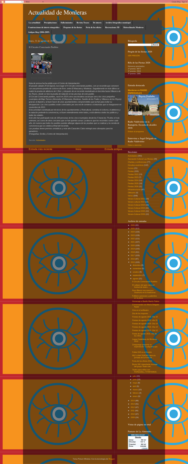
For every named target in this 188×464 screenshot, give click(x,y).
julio (134, 376)
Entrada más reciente (40, 149)
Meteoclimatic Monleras (133, 27)
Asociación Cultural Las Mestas (140, 159)
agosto (136, 279)
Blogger (112, 459)
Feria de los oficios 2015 (142, 361)
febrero (136, 393)
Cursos (131, 168)
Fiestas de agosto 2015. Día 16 (145, 317)
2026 (133, 225)
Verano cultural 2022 (136, 202)
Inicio (78, 149)
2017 (133, 255)
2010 (133, 414)
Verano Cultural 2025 (136, 211)
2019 (133, 249)
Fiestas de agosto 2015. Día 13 (145, 327)
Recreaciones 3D (112, 27)
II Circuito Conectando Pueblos (144, 282)
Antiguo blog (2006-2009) (38, 32)
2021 (133, 242)
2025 (133, 229)
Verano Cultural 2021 (136, 199)
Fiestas (131, 171)
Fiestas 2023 (133, 177)
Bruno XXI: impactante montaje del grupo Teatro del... (144, 365)
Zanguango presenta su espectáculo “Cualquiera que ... (144, 347)
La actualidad (34, 22)
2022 (133, 239)
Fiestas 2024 (133, 180)
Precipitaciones (50, 22)
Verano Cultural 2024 (136, 208)
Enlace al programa (136, 131)
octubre (136, 272)
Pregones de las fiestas (72, 27)
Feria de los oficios (93, 27)
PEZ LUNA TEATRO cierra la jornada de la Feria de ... (144, 357)
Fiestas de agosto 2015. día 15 (144, 320)
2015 (133, 262)
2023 (133, 235)
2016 (133, 259)
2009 (133, 417)
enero (135, 396)
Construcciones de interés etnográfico (43, 27)
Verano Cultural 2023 (136, 205)
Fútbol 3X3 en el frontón (142, 352)
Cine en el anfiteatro (140, 310)
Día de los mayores (140, 313)
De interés (97, 22)
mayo (135, 383)
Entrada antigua (113, 149)
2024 (133, 232)
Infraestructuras (134, 190)
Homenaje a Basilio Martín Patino (145, 301)
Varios (130, 196)
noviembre (137, 268)
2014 (133, 401)
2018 (133, 252)
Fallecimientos (67, 22)
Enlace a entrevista (134, 145)
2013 (133, 404)
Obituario (131, 193)
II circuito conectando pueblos (41, 78)
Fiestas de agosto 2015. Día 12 (145, 330)
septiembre (137, 275)
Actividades (40, 140)
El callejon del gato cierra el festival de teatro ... (143, 286)
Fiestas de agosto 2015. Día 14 (145, 324)
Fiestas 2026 (133, 186)
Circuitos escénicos (135, 165)
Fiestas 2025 (133, 183)
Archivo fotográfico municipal (118, 22)
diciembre (137, 265)
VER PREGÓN (134, 56)
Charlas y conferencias (137, 162)
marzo (135, 390)
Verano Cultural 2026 (136, 214)
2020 (133, 245)
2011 (133, 411)
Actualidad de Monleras (57, 12)
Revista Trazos (83, 22)
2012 (133, 407)
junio (135, 379)
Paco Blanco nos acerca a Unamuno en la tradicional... (144, 291)
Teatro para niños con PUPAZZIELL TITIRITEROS (144, 371)
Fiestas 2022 (133, 174)
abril (135, 386)
